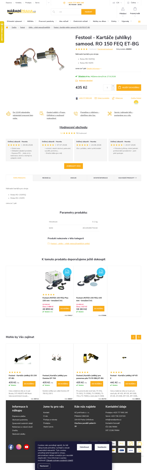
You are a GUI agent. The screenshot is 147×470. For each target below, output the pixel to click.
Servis (37, 3)
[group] (23, 372)
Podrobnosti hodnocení (105, 49)
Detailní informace (93, 68)
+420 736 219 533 (118, 416)
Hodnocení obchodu (73, 127)
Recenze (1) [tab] (46, 178)
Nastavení (44, 466)
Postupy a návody (50, 420)
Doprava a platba (18, 416)
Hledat (88, 12)
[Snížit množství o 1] (113, 89)
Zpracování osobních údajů (22, 423)
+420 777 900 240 (85, 98)
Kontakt (46, 412)
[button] (23, 389)
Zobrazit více (74, 166)
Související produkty (126, 178)
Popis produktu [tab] (19, 178)
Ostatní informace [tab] (100, 178)
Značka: (136, 98)
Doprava (9, 3)
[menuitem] (16, 21)
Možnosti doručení (86, 81)
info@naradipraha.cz (113, 420)
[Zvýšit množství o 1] (113, 86)
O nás (45, 416)
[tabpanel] (57, 291)
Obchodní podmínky (20, 420)
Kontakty (18, 3)
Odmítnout (84, 447)
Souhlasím (102, 447)
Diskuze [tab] (73, 178)
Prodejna (28, 3)
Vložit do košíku (130, 87)
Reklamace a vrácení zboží (22, 427)
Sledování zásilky (18, 434)
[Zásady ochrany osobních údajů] (59, 460)
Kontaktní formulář (113, 423)
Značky (15, 430)
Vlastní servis (48, 427)
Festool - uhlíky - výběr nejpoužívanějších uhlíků (70, 243)
